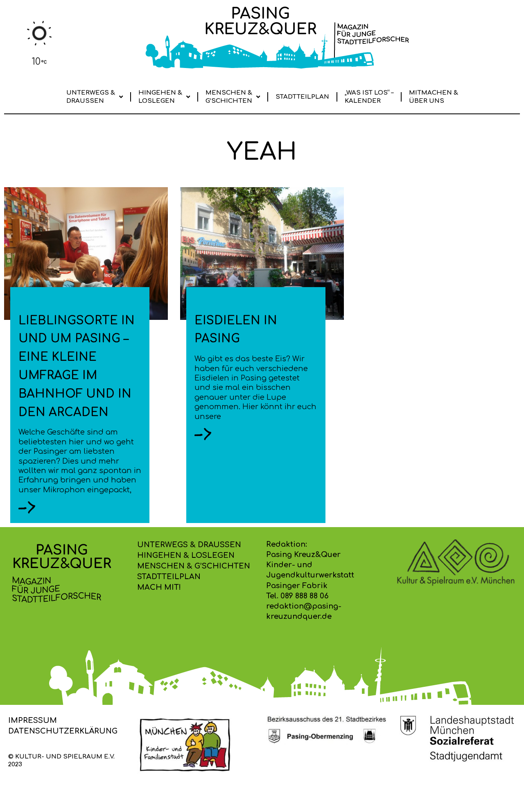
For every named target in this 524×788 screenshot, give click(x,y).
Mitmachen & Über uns (433, 96)
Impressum (32, 720)
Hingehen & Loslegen (160, 96)
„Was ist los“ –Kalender (369, 96)
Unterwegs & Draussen (90, 96)
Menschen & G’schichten (229, 96)
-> (27, 507)
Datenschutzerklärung (62, 731)
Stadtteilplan (302, 96)
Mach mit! (159, 587)
